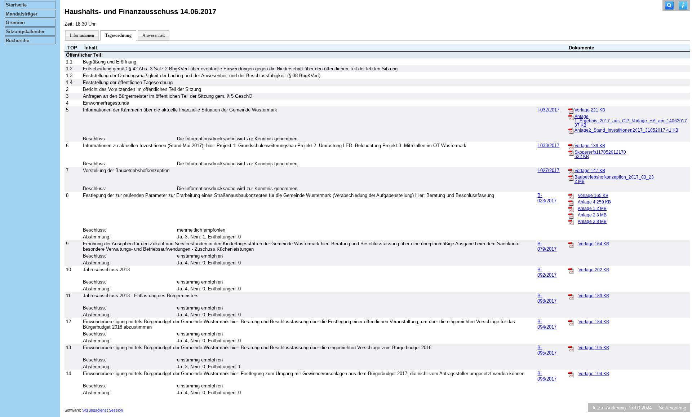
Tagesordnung (118, 35)
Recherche (17, 40)
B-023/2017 (546, 198)
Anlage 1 (592, 208)
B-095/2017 (546, 350)
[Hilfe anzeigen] (683, 5)
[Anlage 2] (571, 215)
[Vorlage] (571, 110)
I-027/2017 (548, 170)
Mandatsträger (21, 14)
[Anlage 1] (571, 209)
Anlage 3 (592, 221)
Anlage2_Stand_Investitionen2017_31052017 (626, 130)
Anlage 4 (594, 202)
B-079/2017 (546, 246)
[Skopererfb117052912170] (571, 152)
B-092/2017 (546, 272)
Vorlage (590, 110)
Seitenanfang (672, 408)
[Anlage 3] (571, 222)
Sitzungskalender (25, 31)
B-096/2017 (546, 376)
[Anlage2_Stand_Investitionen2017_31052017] (571, 130)
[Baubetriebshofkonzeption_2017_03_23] (571, 177)
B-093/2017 (546, 298)
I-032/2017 (548, 110)
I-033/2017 (548, 145)
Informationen (82, 35)
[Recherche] (669, 5)
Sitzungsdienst (95, 410)
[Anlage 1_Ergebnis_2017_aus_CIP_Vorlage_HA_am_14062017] (571, 117)
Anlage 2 (592, 215)
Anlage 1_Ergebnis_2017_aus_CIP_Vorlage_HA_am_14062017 (631, 120)
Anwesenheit (153, 35)
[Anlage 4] (571, 202)
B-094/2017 (546, 324)
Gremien (15, 22)
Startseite (16, 5)
